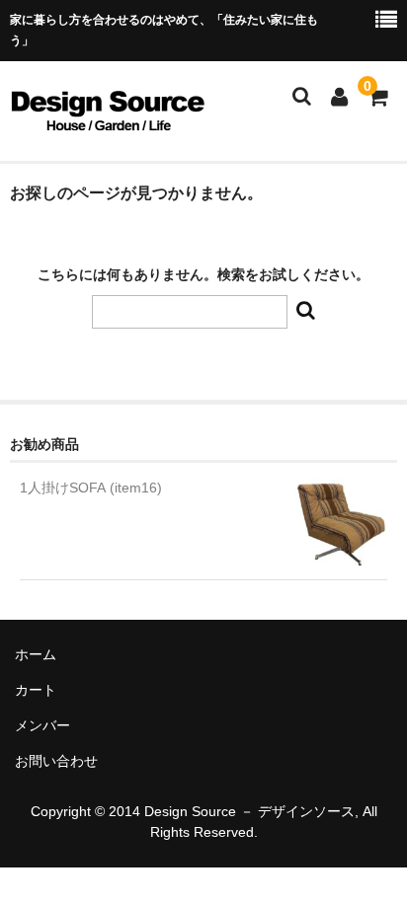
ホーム (35, 654)
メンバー (42, 725)
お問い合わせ (56, 761)
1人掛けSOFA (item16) (91, 487)
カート (35, 690)
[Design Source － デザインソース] (107, 123)
